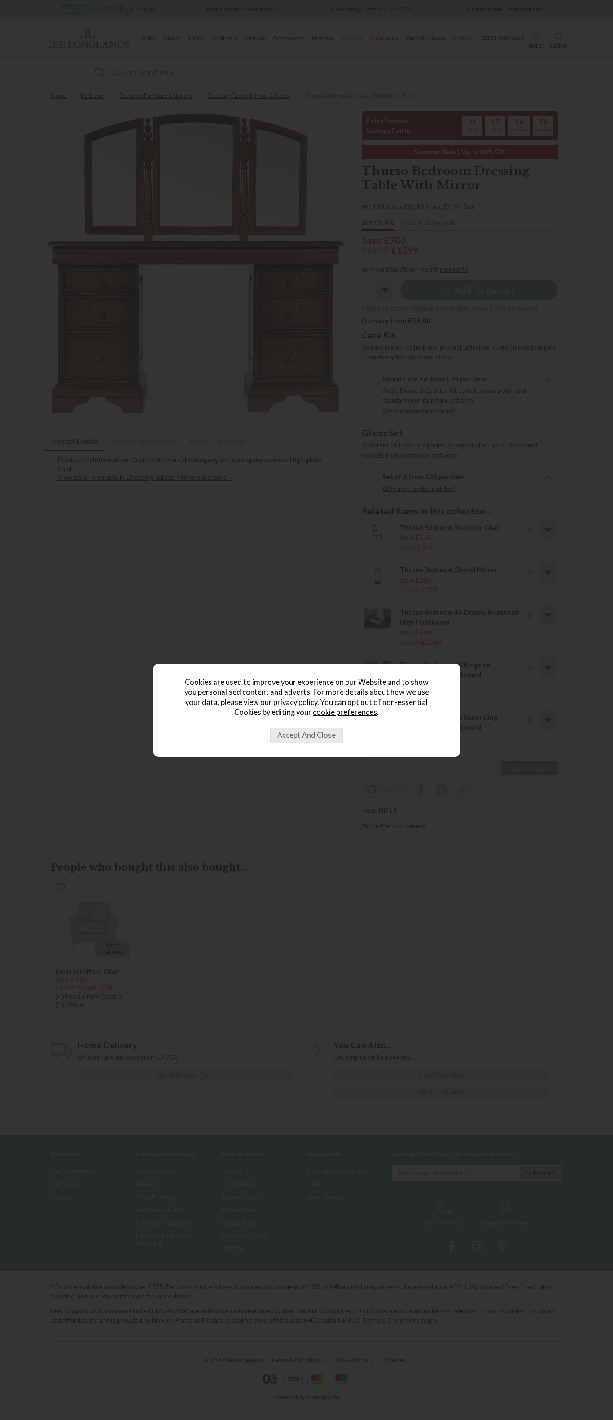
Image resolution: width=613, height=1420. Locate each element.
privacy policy (295, 702)
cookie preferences (345, 712)
